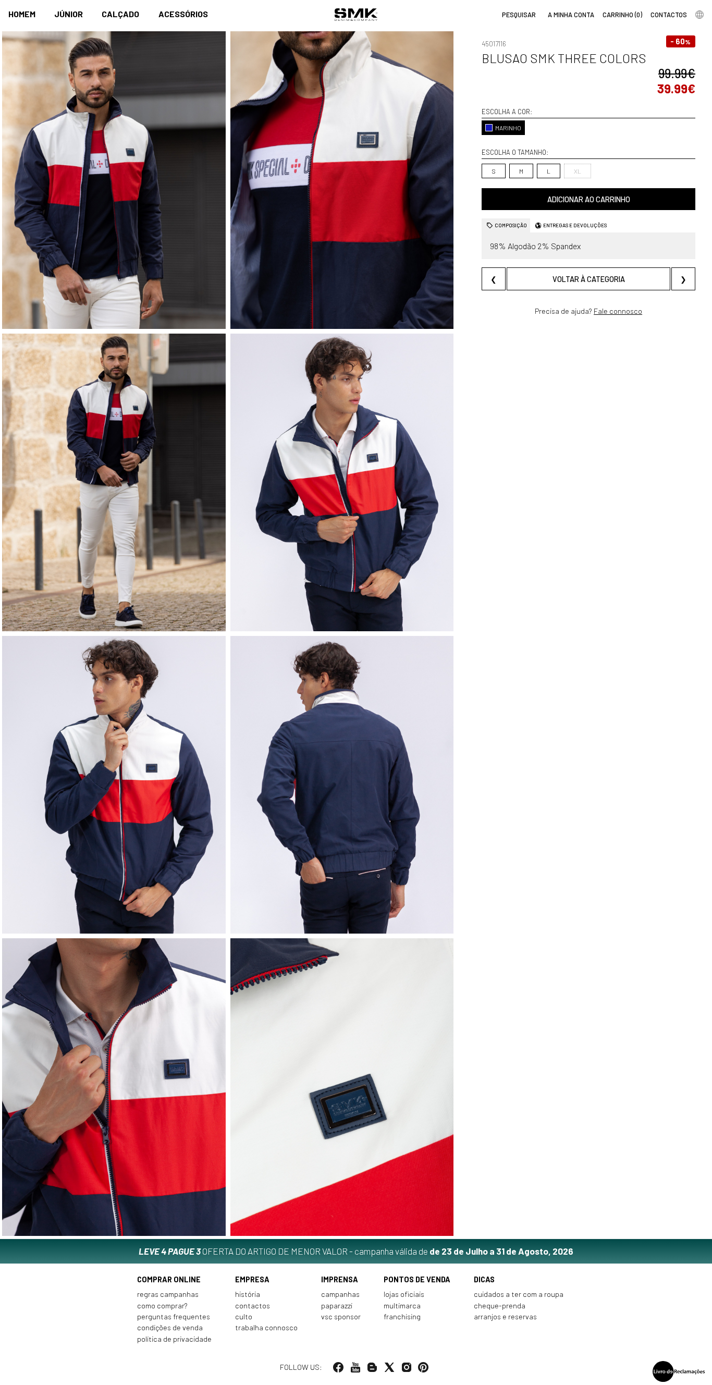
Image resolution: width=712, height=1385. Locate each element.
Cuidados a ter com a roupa (518, 1294)
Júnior (68, 14)
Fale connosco (618, 311)
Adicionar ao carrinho (588, 199)
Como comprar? (162, 1305)
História (247, 1294)
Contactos (252, 1305)
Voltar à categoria (589, 278)
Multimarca (402, 1305)
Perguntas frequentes (173, 1316)
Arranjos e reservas (505, 1316)
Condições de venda (170, 1327)
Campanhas (340, 1294)
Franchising (402, 1316)
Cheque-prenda (499, 1305)
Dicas (484, 1279)
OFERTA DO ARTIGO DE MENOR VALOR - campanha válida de (356, 1251)
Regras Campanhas (168, 1294)
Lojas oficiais (404, 1294)
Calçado (120, 14)
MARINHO (508, 127)
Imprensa (339, 1279)
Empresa (252, 1279)
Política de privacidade (174, 1338)
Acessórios (183, 14)
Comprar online (169, 1279)
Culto (243, 1316)
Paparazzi (336, 1305)
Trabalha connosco (266, 1327)
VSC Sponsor (341, 1316)
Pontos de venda (417, 1279)
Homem (21, 14)
